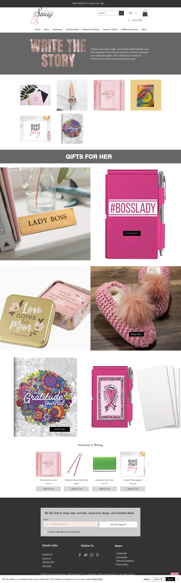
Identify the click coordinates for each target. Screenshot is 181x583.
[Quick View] (48, 464)
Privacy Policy (122, 564)
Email (46, 519)
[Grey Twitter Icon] (85, 555)
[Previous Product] (32, 464)
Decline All (158, 579)
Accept (170, 579)
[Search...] (121, 13)
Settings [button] (147, 579)
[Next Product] (148, 464)
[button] (145, 13)
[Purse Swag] (79, 555)
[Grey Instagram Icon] (91, 555)
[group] (90, 471)
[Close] (178, 579)
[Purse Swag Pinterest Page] (97, 555)
